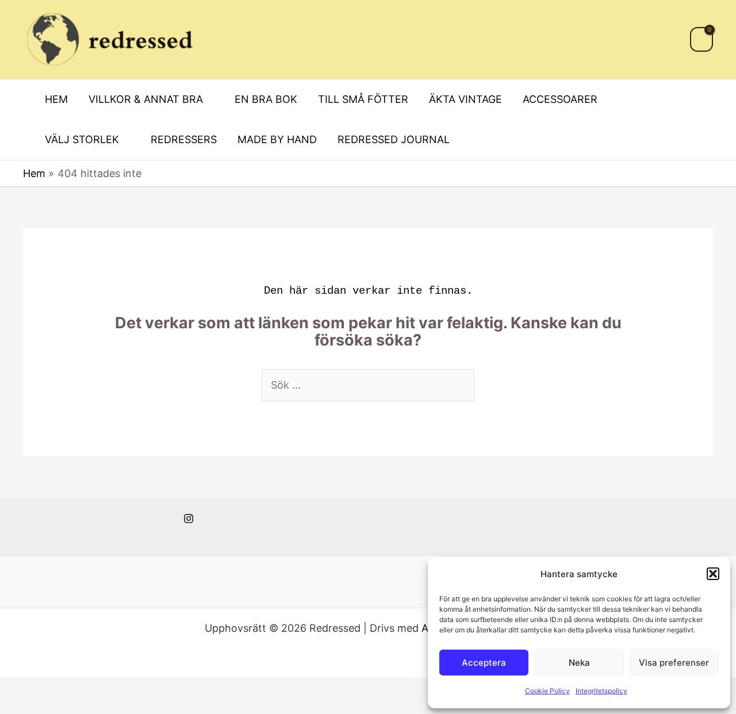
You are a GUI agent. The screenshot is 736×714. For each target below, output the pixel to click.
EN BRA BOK (266, 99)
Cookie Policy (547, 690)
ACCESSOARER (560, 99)
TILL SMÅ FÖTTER (363, 99)
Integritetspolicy (601, 690)
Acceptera (484, 662)
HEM (56, 99)
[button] (713, 573)
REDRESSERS (184, 139)
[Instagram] (188, 518)
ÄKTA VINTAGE (465, 99)
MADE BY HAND (277, 139)
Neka (579, 662)
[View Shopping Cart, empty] (701, 39)
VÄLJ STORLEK (82, 139)
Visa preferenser (674, 662)
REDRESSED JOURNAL (394, 139)
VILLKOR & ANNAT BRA (146, 99)
